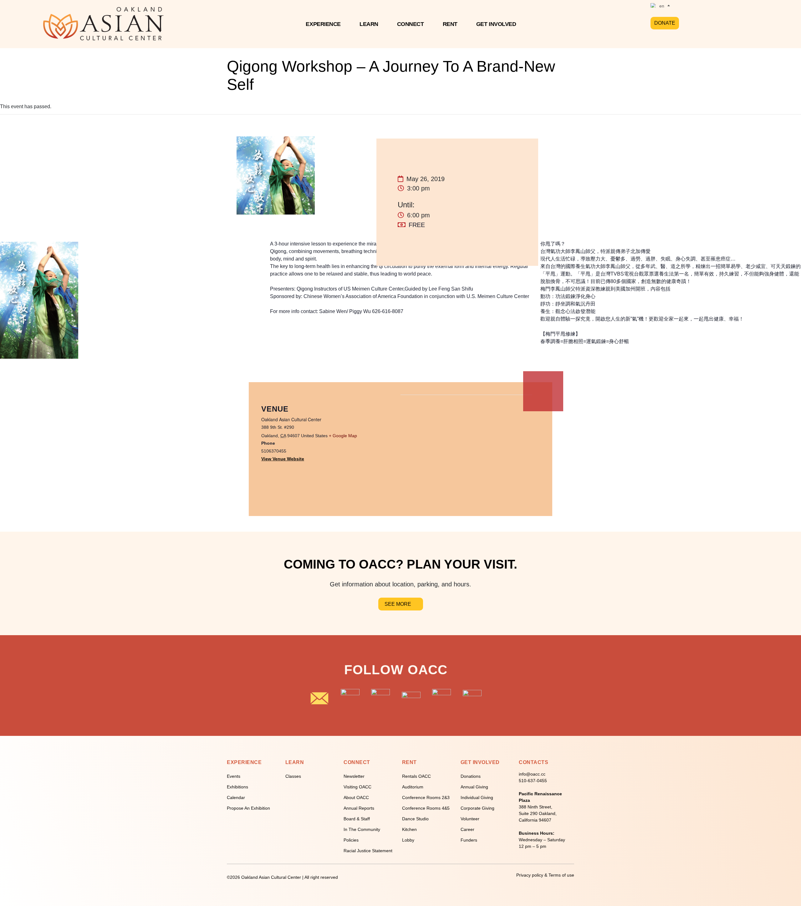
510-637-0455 (533, 780)
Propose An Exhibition (248, 808)
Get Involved (496, 24)
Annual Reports (359, 808)
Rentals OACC (416, 776)
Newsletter (354, 776)
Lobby (408, 840)
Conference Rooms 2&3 (426, 797)
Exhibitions (237, 786)
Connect (410, 24)
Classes (293, 776)
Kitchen (409, 829)
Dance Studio (415, 818)
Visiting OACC (357, 786)
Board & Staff (357, 818)
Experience (323, 24)
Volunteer (470, 818)
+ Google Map (343, 435)
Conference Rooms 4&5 (426, 808)
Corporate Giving (477, 808)
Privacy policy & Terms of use (545, 875)
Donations (471, 776)
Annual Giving (474, 786)
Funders (469, 840)
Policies (351, 840)
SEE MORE (398, 604)
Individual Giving (477, 797)
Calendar (236, 797)
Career (467, 829)
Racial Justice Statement (368, 850)
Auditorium (412, 786)
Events (233, 776)
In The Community (362, 829)
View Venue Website (282, 458)
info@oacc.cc (532, 774)
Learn (369, 24)
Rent (450, 24)
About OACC (356, 797)
